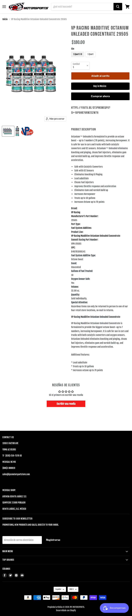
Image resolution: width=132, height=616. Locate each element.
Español (58, 589)
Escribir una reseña (66, 403)
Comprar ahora (100, 96)
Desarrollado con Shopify (66, 610)
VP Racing (75, 212)
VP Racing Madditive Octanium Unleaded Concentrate (95, 235)
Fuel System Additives (81, 227)
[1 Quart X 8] (78, 57)
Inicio (5, 19)
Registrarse (53, 539)
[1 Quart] (90, 57)
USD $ (71, 589)
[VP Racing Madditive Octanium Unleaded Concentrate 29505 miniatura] (8, 131)
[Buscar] (117, 6)
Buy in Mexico (100, 86)
